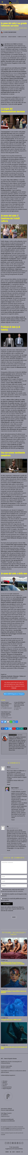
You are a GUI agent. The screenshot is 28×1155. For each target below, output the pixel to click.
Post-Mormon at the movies (12, 548)
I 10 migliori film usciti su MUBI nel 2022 (11, 1020)
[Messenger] (6, 728)
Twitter (22, 676)
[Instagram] (10, 1143)
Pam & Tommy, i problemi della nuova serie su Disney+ (6, 704)
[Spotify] (15, 1143)
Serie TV (5, 1085)
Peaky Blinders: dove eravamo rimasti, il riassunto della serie (6, 713)
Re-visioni (5, 1084)
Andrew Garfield (5, 374)
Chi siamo (5, 1081)
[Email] (25, 728)
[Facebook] (3, 728)
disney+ (14, 917)
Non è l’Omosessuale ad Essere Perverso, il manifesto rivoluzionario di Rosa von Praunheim (12, 963)
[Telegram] (18, 1143)
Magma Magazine (7, 1088)
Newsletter (18, 1151)
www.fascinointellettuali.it (7, 1119)
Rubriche (5, 1082)
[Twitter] (10, 728)
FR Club (14, 688)
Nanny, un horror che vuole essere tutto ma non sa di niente (14, 1047)
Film (10, 1151)
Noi (22, 1151)
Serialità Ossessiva (12, 36)
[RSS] (20, 1143)
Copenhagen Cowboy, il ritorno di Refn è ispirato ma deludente (13, 991)
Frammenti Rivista (5, 1063)
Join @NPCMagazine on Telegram (15, 694)
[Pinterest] (14, 728)
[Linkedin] (18, 728)
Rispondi (8, 784)
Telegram (15, 676)
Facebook (9, 676)
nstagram (4, 676)
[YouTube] (13, 1143)
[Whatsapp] (21, 728)
